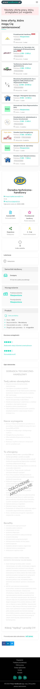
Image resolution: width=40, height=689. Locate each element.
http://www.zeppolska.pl (12, 201)
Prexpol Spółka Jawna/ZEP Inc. (14, 196)
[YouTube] (25, 677)
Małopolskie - (21, 42)
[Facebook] (15, 677)
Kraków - (19, 100)
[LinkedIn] (20, 677)
